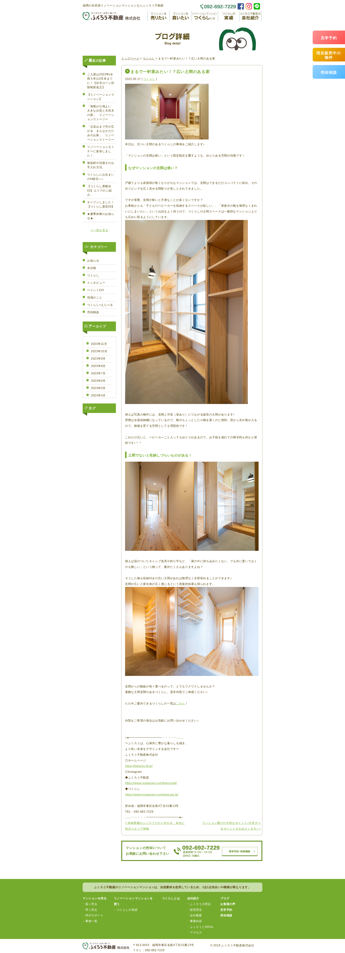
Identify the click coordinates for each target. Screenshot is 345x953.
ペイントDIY (95, 290)
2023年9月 (98, 358)
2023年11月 (99, 343)
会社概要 (196, 915)
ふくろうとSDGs (201, 926)
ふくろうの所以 (200, 904)
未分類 (91, 268)
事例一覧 (91, 921)
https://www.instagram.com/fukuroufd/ (151, 783)
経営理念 (196, 909)
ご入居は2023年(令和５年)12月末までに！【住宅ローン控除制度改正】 (100, 81)
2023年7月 (98, 373)
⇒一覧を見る (99, 230)
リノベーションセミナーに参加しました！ (100, 151)
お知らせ (93, 260)
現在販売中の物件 (328, 55)
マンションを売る (95, 898)
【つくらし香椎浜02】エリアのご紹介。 (99, 190)
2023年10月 (99, 351)
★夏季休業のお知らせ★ (100, 216)
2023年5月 (98, 388)
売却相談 (329, 72)
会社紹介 (193, 898)
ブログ (224, 898)
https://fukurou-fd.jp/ (139, 766)
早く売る (91, 909)
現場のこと (94, 297)
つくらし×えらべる (100, 304)
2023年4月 (98, 395)
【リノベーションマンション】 (100, 96)
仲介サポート (94, 915)
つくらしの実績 (127, 909)
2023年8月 (98, 366)
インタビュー (96, 282)
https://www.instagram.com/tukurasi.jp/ (151, 794)
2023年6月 (98, 380)
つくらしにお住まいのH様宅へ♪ (100, 176)
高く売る (91, 904)
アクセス (196, 932)
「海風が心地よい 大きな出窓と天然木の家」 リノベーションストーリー (100, 113)
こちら (180, 703)
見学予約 (329, 38)
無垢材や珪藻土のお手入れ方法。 (100, 165)
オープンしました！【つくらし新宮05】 (101, 204)
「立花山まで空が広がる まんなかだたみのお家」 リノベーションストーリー (100, 133)
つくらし (149, 79)
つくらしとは (171, 898)
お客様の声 (227, 904)
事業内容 (196, 921)
